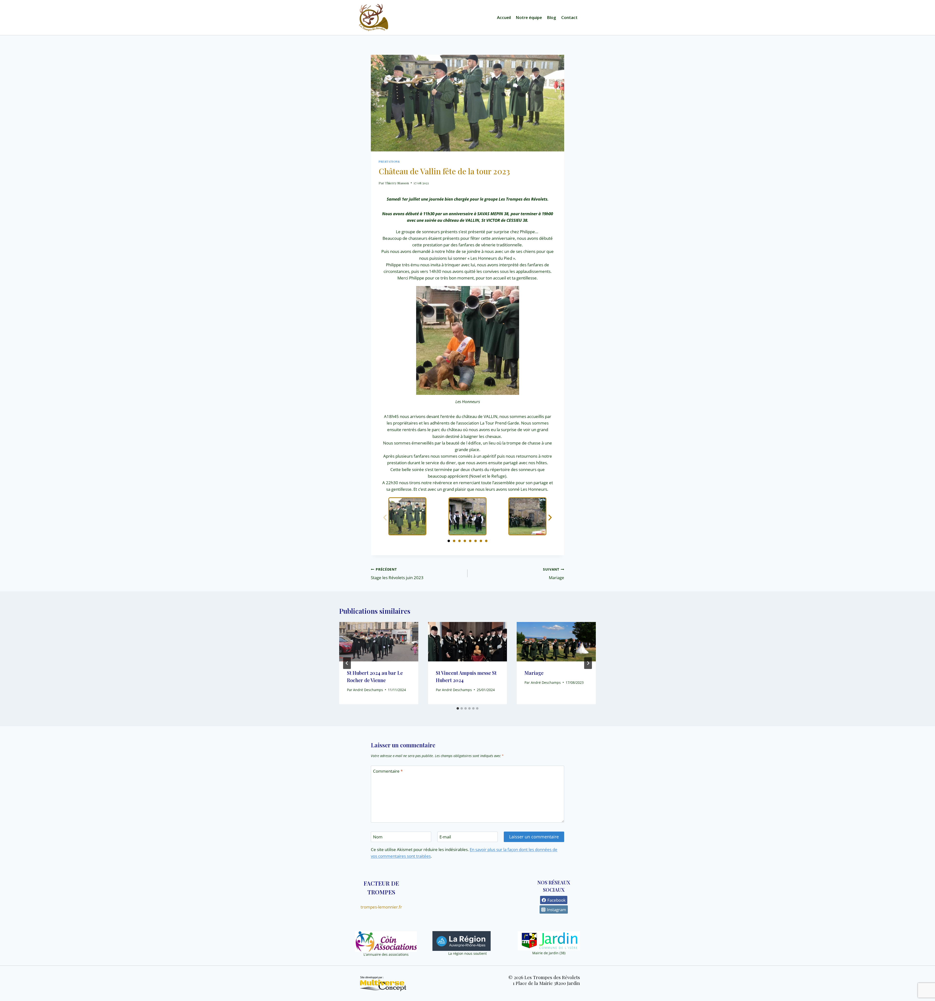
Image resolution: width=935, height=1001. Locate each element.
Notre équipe (529, 17)
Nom (378, 837)
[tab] (458, 708)
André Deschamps (368, 689)
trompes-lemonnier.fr (381, 907)
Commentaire (388, 771)
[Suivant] (588, 663)
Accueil (504, 17)
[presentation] (378, 641)
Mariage (553, 574)
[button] (385, 517)
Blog (551, 17)
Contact (569, 17)
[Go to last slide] (347, 663)
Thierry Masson (397, 183)
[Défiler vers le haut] (925, 985)
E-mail (445, 837)
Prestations (389, 161)
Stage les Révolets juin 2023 (397, 574)
